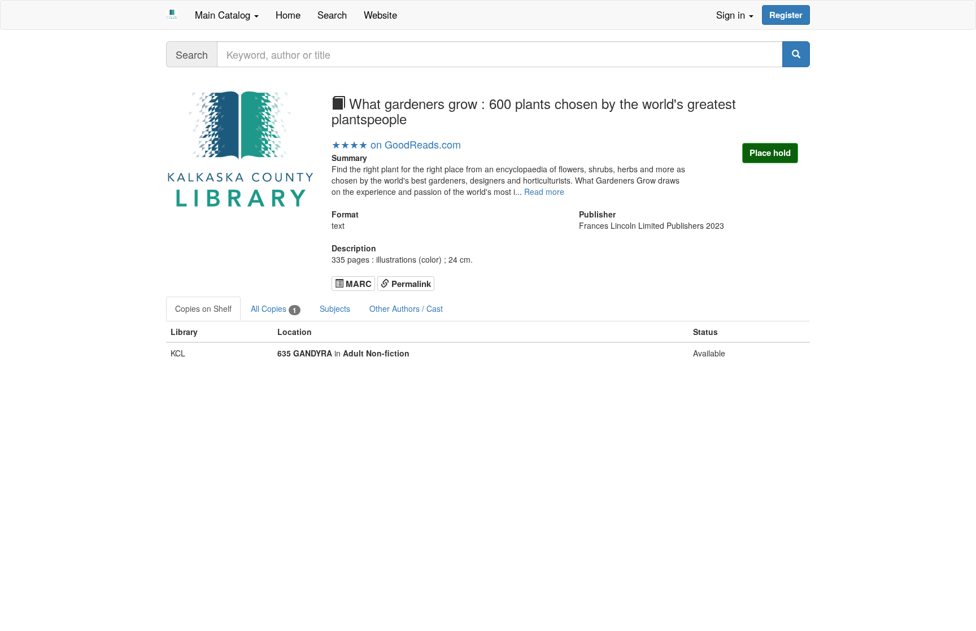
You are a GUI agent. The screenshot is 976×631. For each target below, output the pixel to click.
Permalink (410, 283)
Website (380, 14)
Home (288, 14)
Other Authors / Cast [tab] (406, 308)
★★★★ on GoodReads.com (396, 144)
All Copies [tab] (274, 309)
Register (786, 14)
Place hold (770, 152)
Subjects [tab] (335, 308)
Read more (544, 191)
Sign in (732, 14)
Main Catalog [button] (224, 14)
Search (332, 14)
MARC (357, 283)
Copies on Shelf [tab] (203, 308)
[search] (796, 54)
